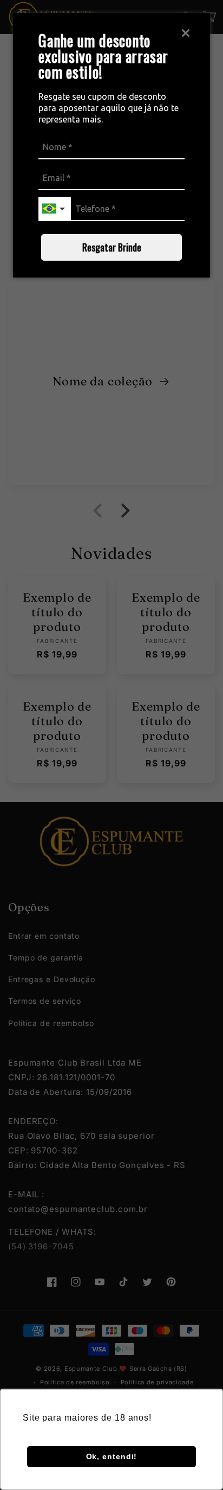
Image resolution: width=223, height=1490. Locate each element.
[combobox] (54, 209)
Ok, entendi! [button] (111, 1456)
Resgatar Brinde (111, 247)
